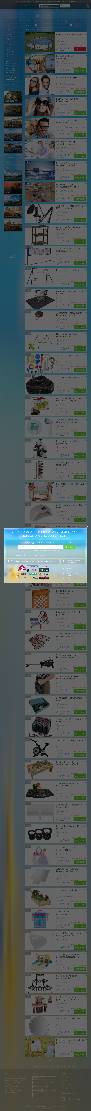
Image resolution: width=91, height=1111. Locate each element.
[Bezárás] (87, 526)
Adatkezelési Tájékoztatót (23, 554)
